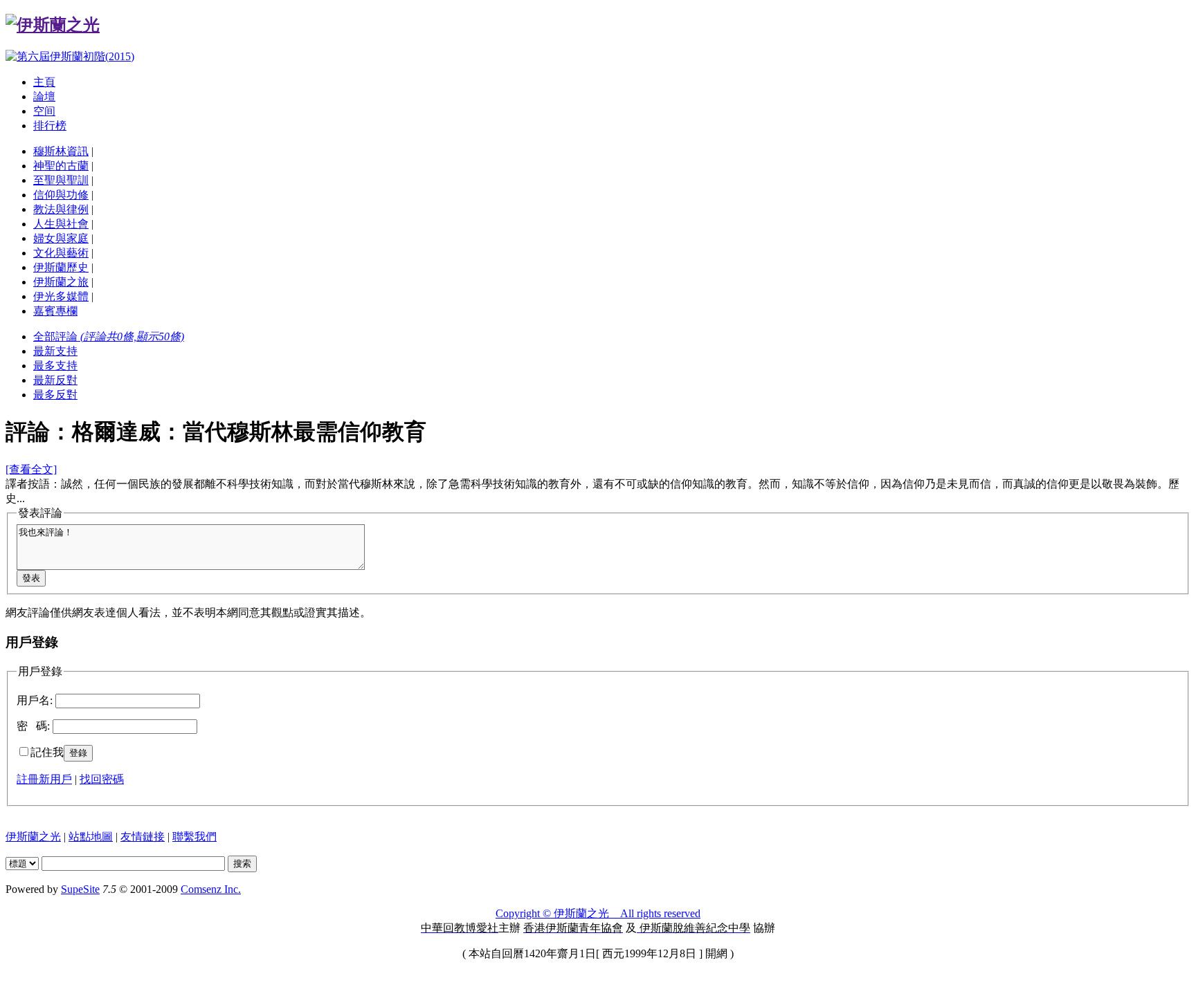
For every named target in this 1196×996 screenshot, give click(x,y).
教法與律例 (61, 209)
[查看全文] (31, 469)
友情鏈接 (142, 836)
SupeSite (80, 889)
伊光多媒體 (61, 296)
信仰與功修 (61, 195)
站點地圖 (91, 836)
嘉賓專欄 (55, 311)
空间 (44, 111)
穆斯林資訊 (61, 151)
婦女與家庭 (61, 238)
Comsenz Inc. (211, 889)
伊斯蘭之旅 (61, 282)
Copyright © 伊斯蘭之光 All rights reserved (598, 913)
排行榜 (49, 125)
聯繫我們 (194, 836)
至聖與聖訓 (61, 180)
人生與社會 (61, 224)
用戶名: (35, 700)
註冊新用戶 (44, 779)
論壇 (44, 96)
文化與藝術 (61, 253)
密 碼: (33, 726)
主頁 (44, 82)
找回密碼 (102, 779)
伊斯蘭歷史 (61, 267)
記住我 (47, 752)
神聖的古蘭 (61, 166)
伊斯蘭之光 (33, 836)
